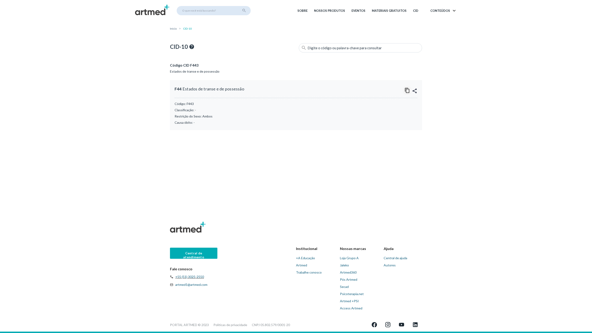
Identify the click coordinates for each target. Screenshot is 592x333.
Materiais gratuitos (389, 10)
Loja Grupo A (349, 258)
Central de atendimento (193, 255)
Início (173, 28)
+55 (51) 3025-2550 (189, 277)
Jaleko (344, 265)
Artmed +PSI (349, 301)
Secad (344, 287)
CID (415, 10)
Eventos (358, 10)
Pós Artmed (348, 279)
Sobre (302, 10)
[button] (443, 10)
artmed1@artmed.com (191, 285)
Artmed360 (348, 272)
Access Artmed (351, 308)
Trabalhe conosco (309, 272)
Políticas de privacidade (230, 325)
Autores (390, 265)
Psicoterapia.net (352, 294)
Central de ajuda (395, 258)
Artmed (301, 265)
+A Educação (305, 258)
